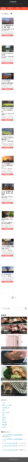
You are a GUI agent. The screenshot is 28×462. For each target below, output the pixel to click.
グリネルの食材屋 (6, 332)
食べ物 (4, 427)
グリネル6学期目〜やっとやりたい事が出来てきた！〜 (8, 165)
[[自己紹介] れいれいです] (14, 389)
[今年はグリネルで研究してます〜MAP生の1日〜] (8, 104)
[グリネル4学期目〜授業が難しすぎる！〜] (8, 242)
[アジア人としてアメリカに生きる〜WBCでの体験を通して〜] (8, 131)
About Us (10, 8)
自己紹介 (4, 422)
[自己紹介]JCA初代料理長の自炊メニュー (12, 379)
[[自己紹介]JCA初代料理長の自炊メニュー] (14, 373)
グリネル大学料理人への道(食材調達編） (12, 363)
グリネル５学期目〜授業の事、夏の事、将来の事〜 (7, 193)
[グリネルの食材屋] (14, 325)
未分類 (4, 417)
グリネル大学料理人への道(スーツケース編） (13, 348)
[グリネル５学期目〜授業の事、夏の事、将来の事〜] (8, 187)
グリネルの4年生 (6, 81)
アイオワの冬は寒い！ (7, 274)
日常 (8, 29)
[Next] (18, 297)
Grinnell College (3, 8)
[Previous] (9, 297)
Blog (17, 8)
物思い (4, 419)
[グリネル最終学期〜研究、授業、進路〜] (8, 21)
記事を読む (7, 35)
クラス (10, 28)
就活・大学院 (9, 83)
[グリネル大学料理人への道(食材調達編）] (14, 358)
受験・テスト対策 (6, 405)
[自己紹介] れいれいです (8, 394)
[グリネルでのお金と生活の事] (8, 48)
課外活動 (8, 223)
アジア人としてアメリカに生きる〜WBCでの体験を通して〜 (8, 137)
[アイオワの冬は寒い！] (8, 269)
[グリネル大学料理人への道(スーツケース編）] (14, 342)
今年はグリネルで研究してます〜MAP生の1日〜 (7, 110)
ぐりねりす (13, 2)
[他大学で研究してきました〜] (8, 214)
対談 (3, 410)
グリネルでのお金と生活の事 (9, 443)
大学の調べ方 (5, 407)
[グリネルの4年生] (8, 76)
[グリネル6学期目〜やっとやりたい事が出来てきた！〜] (8, 159)
